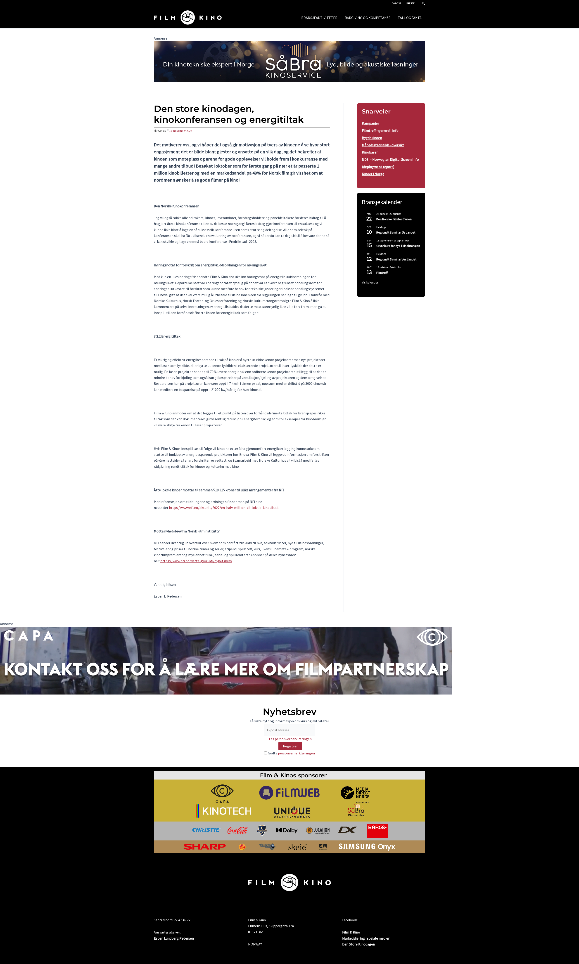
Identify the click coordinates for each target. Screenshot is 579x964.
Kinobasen (370, 152)
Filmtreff (382, 273)
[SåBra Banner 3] (289, 61)
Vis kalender (370, 282)
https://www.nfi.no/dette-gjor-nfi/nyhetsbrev (196, 561)
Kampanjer (370, 123)
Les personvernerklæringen (290, 739)
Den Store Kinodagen (358, 944)
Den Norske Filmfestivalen (394, 219)
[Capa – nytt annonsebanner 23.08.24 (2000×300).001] (226, 660)
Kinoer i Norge (373, 174)
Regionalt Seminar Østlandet (395, 232)
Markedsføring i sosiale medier (365, 938)
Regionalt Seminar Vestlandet (396, 259)
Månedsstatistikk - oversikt (383, 145)
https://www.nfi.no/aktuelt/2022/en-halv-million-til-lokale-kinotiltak (223, 507)
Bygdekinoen (372, 137)
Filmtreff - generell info (380, 130)
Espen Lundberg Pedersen (174, 938)
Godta (291, 753)
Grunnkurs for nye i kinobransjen (398, 246)
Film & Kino (351, 932)
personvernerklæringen (296, 753)
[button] (423, 4)
